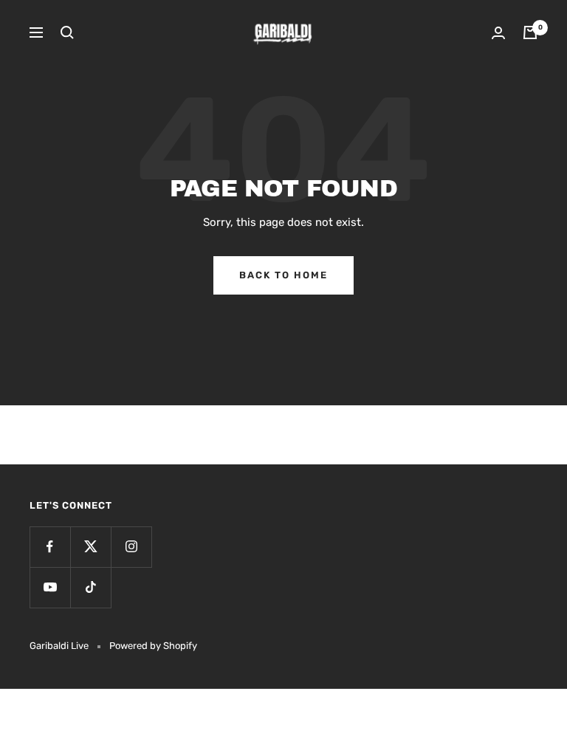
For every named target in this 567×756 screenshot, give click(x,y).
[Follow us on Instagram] (131, 546)
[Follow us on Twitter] (90, 546)
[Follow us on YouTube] (50, 587)
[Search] (67, 32)
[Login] (498, 33)
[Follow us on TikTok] (90, 587)
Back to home (283, 275)
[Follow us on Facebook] (50, 546)
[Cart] (530, 32)
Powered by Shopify (153, 645)
